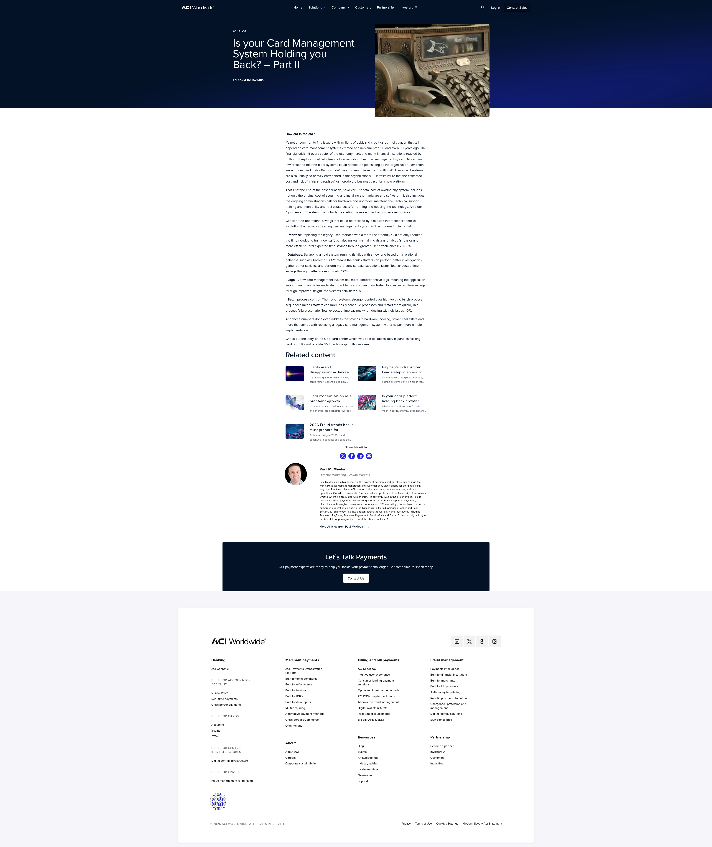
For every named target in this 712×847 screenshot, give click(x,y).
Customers (363, 7)
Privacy (406, 823)
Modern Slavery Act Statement (482, 823)
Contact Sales (517, 7)
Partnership (385, 7)
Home (298, 7)
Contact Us (356, 578)
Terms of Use (423, 823)
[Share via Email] (369, 456)
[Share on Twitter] (343, 456)
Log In (495, 7)
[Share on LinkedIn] (360, 456)
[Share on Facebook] (352, 456)
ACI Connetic (242, 80)
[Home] (238, 640)
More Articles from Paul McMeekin (342, 526)
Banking (258, 80)
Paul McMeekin (333, 469)
